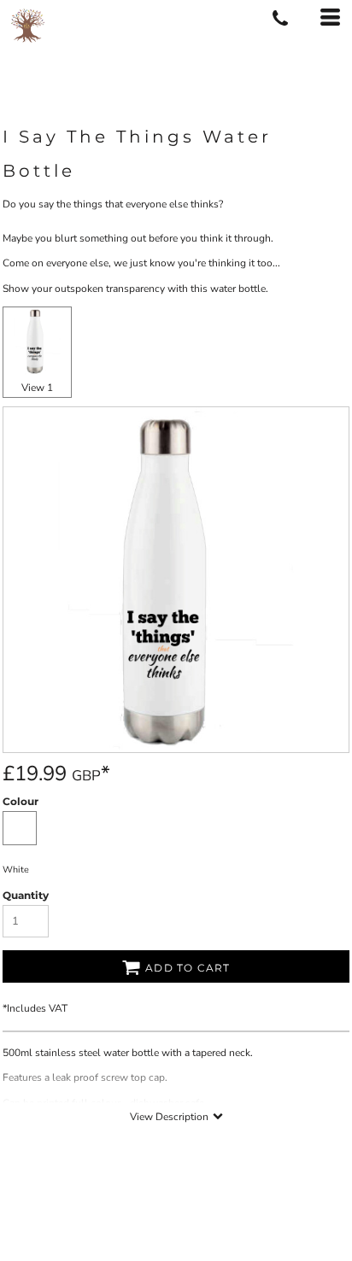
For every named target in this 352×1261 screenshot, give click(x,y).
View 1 (37, 387)
